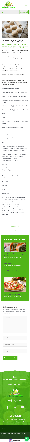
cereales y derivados (22, 46)
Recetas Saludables (18, 44)
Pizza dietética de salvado (13, 294)
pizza (3, 47)
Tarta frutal (8, 263)
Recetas (15, 47)
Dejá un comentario (7, 44)
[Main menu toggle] (26, 5)
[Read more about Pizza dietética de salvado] (15, 284)
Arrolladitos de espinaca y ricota (13, 254)
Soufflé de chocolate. (11, 271)
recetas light (21, 47)
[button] (2, 12)
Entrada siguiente (15, 230)
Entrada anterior (15, 226)
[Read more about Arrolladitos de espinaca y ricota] (15, 247)
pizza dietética (9, 47)
